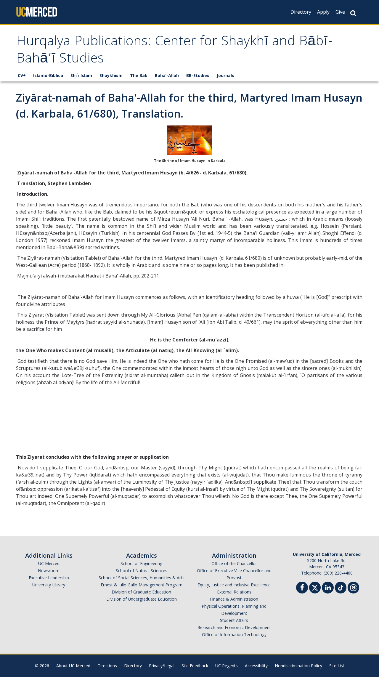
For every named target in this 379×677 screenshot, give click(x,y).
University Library (48, 585)
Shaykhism (111, 75)
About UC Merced (73, 665)
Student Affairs (234, 620)
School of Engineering (141, 563)
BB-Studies (197, 75)
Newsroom (49, 570)
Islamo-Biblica (48, 75)
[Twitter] (314, 586)
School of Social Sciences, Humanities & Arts (141, 577)
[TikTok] (340, 586)
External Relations (234, 592)
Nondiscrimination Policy (298, 665)
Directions (107, 665)
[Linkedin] (328, 588)
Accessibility (256, 665)
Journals (225, 75)
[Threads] (353, 586)
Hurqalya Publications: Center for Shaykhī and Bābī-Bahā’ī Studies (174, 51)
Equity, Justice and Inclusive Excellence (234, 585)
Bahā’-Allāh (167, 75)
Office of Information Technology (234, 634)
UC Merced (49, 563)
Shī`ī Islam (81, 75)
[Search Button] (353, 13)
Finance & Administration (234, 599)
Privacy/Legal (161, 665)
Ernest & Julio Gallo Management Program (141, 585)
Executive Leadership (49, 577)
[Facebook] (302, 588)
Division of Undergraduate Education (141, 599)
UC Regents (226, 665)
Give (340, 12)
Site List (336, 665)
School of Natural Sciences (141, 570)
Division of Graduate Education (141, 592)
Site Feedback (195, 665)
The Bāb (138, 75)
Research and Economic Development (234, 627)
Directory (300, 12)
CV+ (22, 75)
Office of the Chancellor (234, 563)
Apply (323, 12)
